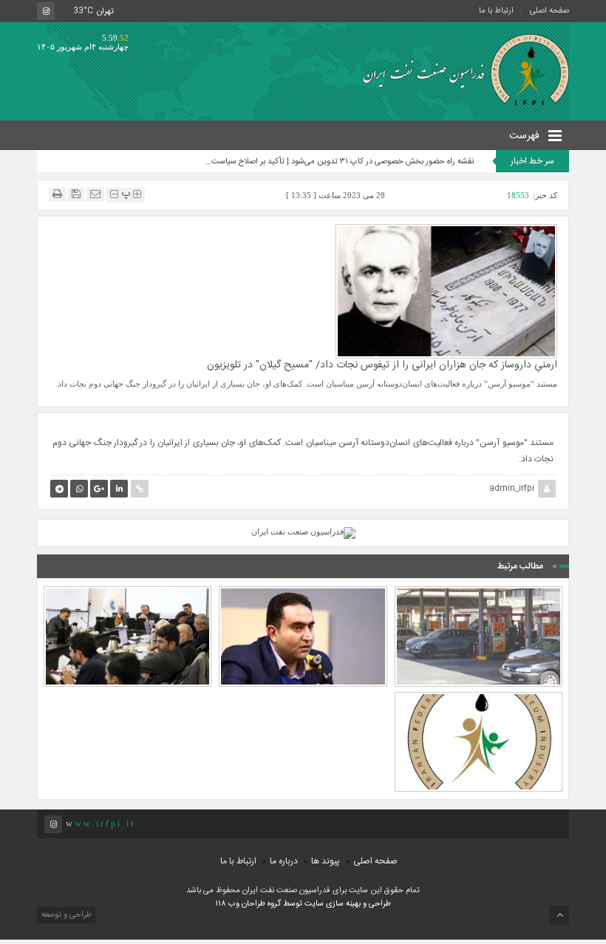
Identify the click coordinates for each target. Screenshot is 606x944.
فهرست (525, 136)
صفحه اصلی (549, 11)
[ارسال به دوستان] (95, 194)
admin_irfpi (511, 488)
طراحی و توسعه (65, 915)
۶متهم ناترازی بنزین (478, 607)
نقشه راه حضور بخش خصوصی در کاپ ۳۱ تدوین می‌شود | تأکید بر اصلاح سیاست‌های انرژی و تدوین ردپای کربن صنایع (338, 162)
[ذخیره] (76, 194)
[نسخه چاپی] (57, 194)
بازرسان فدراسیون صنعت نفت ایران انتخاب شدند (478, 707)
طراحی (379, 904)
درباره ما (284, 861)
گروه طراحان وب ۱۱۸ (249, 904)
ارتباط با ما (496, 11)
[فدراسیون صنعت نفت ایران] (460, 69)
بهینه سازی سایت (332, 904)
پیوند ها (325, 861)
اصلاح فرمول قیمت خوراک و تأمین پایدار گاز (303, 601)
